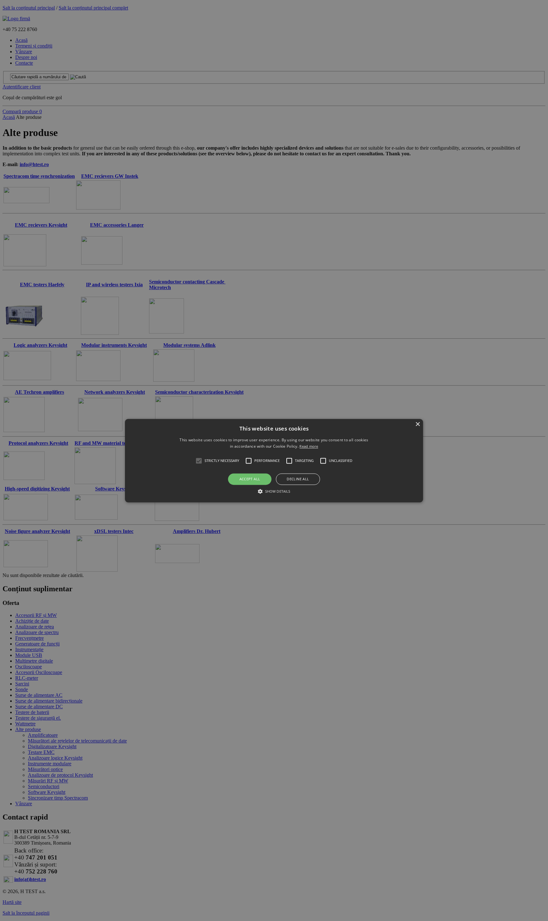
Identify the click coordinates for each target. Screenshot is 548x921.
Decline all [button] (298, 479)
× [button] (417, 424)
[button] (274, 460)
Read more (308, 446)
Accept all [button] (249, 479)
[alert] (274, 460)
